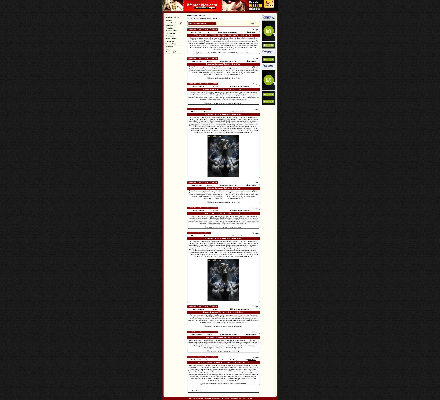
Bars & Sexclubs (170, 38)
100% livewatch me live (268, 53)
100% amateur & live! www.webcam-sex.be (269, 18)
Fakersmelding (170, 44)
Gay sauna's (169, 41)
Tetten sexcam (268, 65)
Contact (249, 398)
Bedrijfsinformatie (236, 398)
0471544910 (252, 61)
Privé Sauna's (170, 33)
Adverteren (169, 46)
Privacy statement (217, 398)
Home (167, 15)
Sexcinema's (169, 36)
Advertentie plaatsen (172, 17)
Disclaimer (208, 398)
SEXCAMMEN (268, 51)
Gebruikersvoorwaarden (196, 398)
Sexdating (168, 20)
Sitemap (226, 398)
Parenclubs (169, 28)
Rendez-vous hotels (171, 31)
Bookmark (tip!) (170, 52)
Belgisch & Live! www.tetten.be (268, 67)
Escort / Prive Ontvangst (173, 23)
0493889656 (252, 32)
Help (167, 49)
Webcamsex (170, 25)
